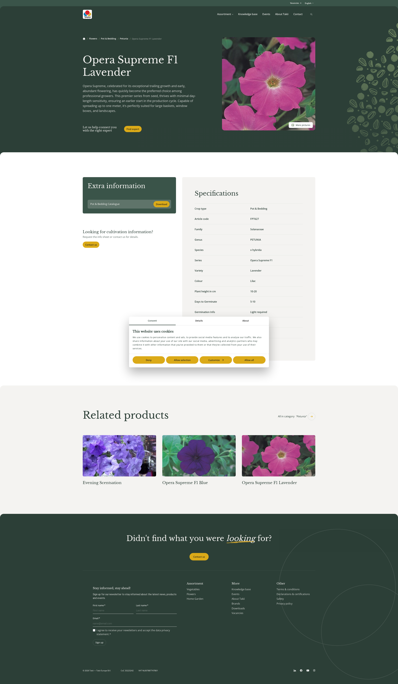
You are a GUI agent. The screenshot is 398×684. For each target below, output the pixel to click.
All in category (292, 416)
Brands (236, 603)
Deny (149, 360)
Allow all (249, 360)
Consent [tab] (152, 320)
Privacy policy (284, 603)
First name (98, 605)
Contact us (91, 244)
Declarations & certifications (293, 594)
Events (266, 14)
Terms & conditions (288, 589)
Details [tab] (199, 320)
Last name (141, 605)
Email (96, 618)
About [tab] (245, 320)
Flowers (93, 39)
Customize (214, 360)
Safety (280, 598)
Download (161, 204)
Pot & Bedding (108, 39)
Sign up (99, 642)
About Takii (281, 14)
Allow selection (182, 360)
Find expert (133, 129)
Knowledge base (247, 14)
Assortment (224, 14)
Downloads (238, 608)
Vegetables (193, 589)
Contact (298, 14)
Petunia (124, 39)
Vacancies (237, 613)
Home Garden (195, 598)
